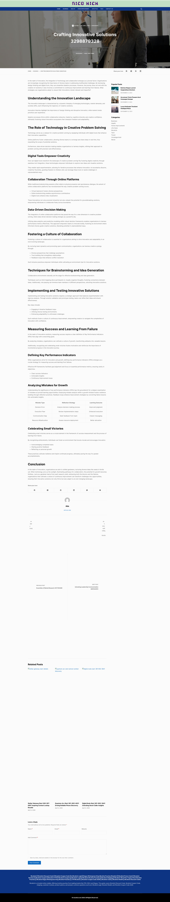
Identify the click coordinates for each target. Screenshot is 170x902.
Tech (101, 8)
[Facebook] (126, 71)
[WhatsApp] (87, 490)
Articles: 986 (67, 510)
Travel (113, 135)
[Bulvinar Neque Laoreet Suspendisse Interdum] (114, 90)
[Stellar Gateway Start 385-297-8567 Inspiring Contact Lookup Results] (40, 734)
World (113, 140)
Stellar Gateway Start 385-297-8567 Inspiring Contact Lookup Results (39, 805)
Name (30, 829)
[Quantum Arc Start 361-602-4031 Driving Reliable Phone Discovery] (67, 734)
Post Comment (34, 862)
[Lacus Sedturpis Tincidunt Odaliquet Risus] (114, 109)
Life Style (95, 8)
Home (58, 8)
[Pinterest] (136, 71)
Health (73, 8)
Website (84, 829)
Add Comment (33, 837)
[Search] (141, 9)
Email (57, 829)
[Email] (100, 490)
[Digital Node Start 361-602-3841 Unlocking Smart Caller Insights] (94, 734)
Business (65, 8)
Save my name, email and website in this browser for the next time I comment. (52, 857)
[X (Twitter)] (131, 71)
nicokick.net (77, 897)
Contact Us (109, 8)
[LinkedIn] (140, 71)
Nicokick (95, 25)
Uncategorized (116, 137)
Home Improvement (83, 8)
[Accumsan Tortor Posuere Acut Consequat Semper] (114, 99)
